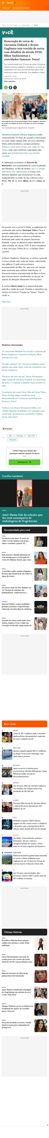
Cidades (15, 730)
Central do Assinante (21, 8)
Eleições (16, 835)
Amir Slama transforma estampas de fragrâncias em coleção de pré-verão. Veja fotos (16, 992)
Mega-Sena (17, 748)
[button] (3, 3)
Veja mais (6, 301)
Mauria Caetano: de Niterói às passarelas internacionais (15, 974)
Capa (4, 25)
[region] (24, 1132)
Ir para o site (11, 3)
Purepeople (20, 436)
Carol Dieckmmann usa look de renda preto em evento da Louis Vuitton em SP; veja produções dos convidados (17, 959)
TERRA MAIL (6, 8)
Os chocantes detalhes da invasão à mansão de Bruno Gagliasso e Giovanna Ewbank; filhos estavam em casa (23, 354)
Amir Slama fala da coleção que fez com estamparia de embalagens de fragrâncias (22, 518)
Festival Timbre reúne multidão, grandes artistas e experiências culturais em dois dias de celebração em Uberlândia (17, 606)
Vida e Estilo (14, 25)
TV (14, 870)
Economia (16, 765)
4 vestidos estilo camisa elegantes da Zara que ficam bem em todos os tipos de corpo (17, 573)
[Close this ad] (47, 1125)
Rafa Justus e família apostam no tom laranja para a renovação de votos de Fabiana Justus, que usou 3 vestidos (17, 557)
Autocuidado (26, 25)
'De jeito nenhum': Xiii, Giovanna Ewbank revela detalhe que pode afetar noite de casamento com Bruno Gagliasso (24, 367)
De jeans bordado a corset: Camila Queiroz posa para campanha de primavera (16, 1025)
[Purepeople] (7, 429)
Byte (14, 818)
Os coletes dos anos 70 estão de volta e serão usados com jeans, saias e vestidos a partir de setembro (15, 541)
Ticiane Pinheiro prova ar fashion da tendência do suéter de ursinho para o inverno (17, 1008)
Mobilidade (17, 853)
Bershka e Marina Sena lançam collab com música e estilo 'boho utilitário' (15, 942)
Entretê (4, 602)
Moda (36, 25)
